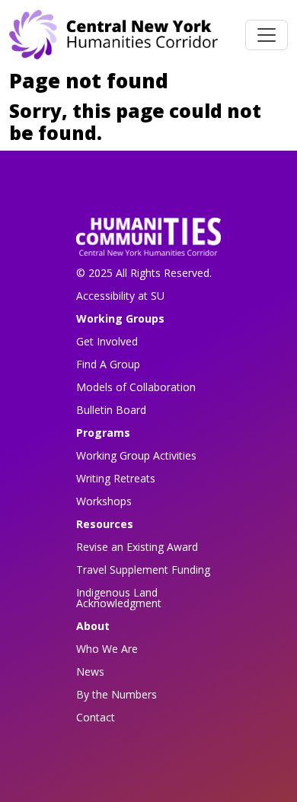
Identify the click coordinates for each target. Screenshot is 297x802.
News (90, 671)
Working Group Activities (136, 455)
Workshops (104, 501)
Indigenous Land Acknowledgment (118, 597)
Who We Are (107, 648)
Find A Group (108, 364)
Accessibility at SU (120, 295)
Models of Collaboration (136, 387)
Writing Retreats (115, 478)
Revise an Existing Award (137, 546)
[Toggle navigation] (266, 35)
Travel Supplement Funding (143, 569)
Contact (95, 717)
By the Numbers (116, 694)
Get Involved (107, 341)
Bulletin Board (111, 410)
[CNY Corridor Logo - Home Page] (148, 241)
